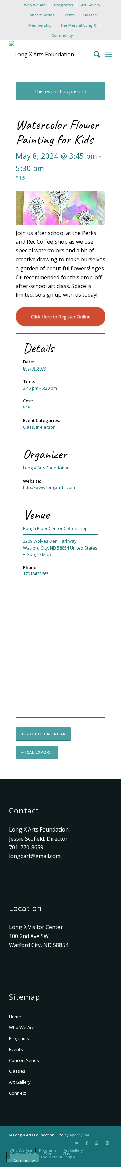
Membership (40, 25)
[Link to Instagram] (107, 1143)
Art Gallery (90, 4)
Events (69, 14)
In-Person (46, 427)
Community (62, 35)
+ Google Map (37, 554)
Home (15, 1017)
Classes (90, 14)
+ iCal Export (36, 752)
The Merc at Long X (78, 25)
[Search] (93, 54)
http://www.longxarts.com (49, 487)
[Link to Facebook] (87, 1143)
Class (28, 427)
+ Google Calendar (43, 733)
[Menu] (108, 54)
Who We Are (35, 4)
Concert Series (40, 14)
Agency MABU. (82, 1134)
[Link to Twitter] (77, 1143)
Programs (63, 4)
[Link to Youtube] (97, 1143)
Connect (17, 1093)
